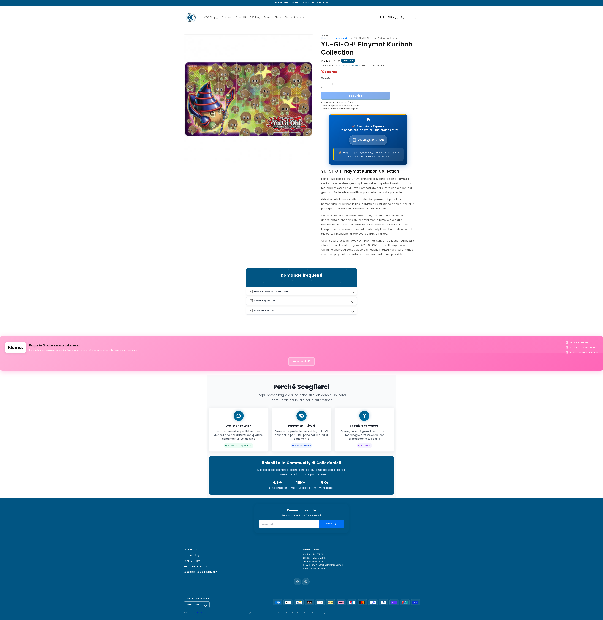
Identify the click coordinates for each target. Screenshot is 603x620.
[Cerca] (402, 17)
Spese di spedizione (349, 65)
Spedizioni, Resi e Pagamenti (200, 572)
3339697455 (316, 561)
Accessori (341, 38)
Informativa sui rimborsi (218, 613)
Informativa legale (320, 613)
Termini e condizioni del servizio (265, 613)
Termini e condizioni (196, 566)
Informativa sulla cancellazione (342, 613)
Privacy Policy (192, 560)
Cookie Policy (191, 555)
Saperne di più (301, 361)
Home (324, 38)
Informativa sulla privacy (239, 613)
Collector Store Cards (198, 613)
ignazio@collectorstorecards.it (327, 564)
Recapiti (307, 613)
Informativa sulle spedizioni (291, 613)
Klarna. (15, 347)
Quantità (325, 77)
